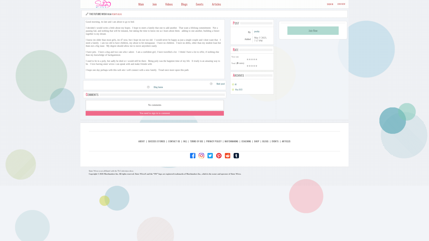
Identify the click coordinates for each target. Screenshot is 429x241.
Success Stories (156, 141)
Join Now (341, 4)
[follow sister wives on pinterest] (219, 155)
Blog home (158, 87)
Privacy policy (214, 141)
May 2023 (238, 89)
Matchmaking (231, 141)
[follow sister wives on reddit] (227, 155)
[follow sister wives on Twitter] (210, 155)
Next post (221, 83)
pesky (256, 31)
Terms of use (196, 141)
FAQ (185, 141)
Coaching (246, 141)
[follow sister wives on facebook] (192, 155)
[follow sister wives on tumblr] (236, 155)
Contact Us (174, 141)
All (236, 84)
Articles (286, 141)
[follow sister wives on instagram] (201, 155)
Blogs (265, 141)
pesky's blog (117, 14)
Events (275, 141)
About (141, 141)
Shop (256, 141)
